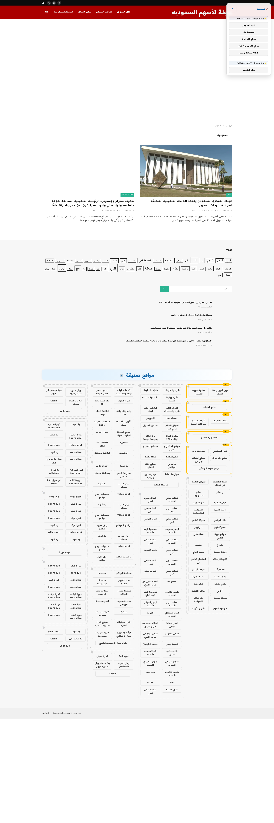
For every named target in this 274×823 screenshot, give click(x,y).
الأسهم (169, 260)
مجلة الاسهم (220, 509)
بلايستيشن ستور (171, 653)
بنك (194, 268)
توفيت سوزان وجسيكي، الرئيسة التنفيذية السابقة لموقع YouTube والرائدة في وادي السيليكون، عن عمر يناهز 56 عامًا (93, 203)
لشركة (91, 269)
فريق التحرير (220, 211)
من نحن (77, 713)
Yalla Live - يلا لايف (54, 461)
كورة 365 (123, 656)
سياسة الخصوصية (61, 713)
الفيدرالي (60, 261)
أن (201, 260)
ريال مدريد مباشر (123, 485)
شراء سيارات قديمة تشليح (113, 643)
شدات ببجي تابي (150, 510)
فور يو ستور (150, 571)
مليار (70, 269)
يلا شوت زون (75, 638)
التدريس (150, 418)
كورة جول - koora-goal (75, 436)
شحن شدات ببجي (172, 625)
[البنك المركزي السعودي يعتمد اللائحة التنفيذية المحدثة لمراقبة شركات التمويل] (186, 171)
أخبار (46, 12)
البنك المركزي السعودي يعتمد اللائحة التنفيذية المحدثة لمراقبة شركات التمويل (191, 203)
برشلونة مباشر (102, 473)
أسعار (220, 260)
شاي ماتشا (172, 689)
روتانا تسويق (220, 552)
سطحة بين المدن (124, 582)
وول (47, 268)
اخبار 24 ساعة (172, 474)
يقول (228, 274)
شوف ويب (198, 502)
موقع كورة (64, 552)
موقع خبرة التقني (220, 536)
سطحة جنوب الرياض (124, 603)
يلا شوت (124, 466)
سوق (158, 269)
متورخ (220, 544)
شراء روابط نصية (172, 399)
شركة (148, 268)
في (113, 268)
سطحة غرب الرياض (102, 592)
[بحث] (43, 3)
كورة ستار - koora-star (54, 426)
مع (78, 268)
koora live (54, 445)
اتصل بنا (45, 713)
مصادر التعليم (150, 446)
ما (84, 269)
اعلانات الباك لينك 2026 (171, 437)
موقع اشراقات (220, 458)
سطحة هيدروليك (102, 582)
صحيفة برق (198, 450)
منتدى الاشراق (150, 425)
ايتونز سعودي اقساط (172, 531)
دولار (175, 268)
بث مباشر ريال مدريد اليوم (102, 665)
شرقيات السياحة (198, 600)
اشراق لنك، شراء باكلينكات (171, 409)
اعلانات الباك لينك (150, 409)
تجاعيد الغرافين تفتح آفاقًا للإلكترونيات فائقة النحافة (185, 303)
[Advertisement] (137, 71)
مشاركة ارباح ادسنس (198, 392)
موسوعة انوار (220, 608)
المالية (50, 260)
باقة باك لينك (220, 420)
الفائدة (70, 260)
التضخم (132, 261)
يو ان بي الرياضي (172, 465)
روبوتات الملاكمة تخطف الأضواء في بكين (191, 315)
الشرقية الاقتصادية (198, 511)
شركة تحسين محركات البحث (198, 422)
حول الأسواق (123, 12)
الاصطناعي (145, 260)
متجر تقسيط (150, 550)
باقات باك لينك (150, 397)
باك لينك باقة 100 (123, 413)
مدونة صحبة (220, 598)
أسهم (210, 260)
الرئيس (97, 261)
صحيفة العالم (161, 484)
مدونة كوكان (198, 520)
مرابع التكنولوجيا (198, 494)
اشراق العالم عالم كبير (172, 427)
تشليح (124, 611)
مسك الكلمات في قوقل (220, 483)
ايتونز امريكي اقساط (150, 604)
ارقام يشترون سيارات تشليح (123, 634)
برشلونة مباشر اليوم (54, 392)
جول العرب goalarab (123, 665)
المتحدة (227, 268)
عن (122, 268)
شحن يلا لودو (172, 633)
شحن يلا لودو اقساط (150, 531)
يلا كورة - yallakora (54, 471)
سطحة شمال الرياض (124, 592)
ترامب (185, 268)
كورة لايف (76, 503)
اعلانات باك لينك (102, 444)
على (130, 268)
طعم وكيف (220, 583)
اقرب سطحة (102, 601)
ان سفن (220, 492)
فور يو (150, 612)
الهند (218, 268)
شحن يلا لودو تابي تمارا (150, 593)
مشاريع (124, 442)
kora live (54, 496)
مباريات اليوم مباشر (124, 475)
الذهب (105, 261)
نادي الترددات (220, 559)
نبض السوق (84, 12)
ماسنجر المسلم (209, 437)
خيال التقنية (220, 502)
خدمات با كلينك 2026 (102, 423)
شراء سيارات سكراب (102, 613)
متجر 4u (171, 581)
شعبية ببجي (172, 644)
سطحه (102, 573)
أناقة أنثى (198, 534)
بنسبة (201, 268)
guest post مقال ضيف (102, 392)
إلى (194, 260)
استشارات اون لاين (198, 561)
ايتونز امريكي (150, 518)
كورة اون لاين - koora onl (75, 471)
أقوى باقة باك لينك (123, 423)
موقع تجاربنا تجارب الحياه (123, 434)
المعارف (220, 569)
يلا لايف (113, 673)
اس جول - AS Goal (54, 482)
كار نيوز (198, 527)
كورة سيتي (102, 656)
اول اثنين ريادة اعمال (220, 392)
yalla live (65, 411)
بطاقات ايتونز (150, 644)
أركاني (220, 590)
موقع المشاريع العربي (172, 448)
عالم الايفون (220, 520)
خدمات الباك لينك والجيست (124, 392)
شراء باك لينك (171, 390)
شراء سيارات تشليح (123, 624)
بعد (210, 268)
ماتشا (150, 682)
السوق (88, 261)
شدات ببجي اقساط (172, 499)
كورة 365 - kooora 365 (75, 482)
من (62, 268)
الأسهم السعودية (64, 12)
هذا (53, 269)
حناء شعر (150, 672)
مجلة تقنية (150, 456)
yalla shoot (102, 466)
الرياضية (123, 452)
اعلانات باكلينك (102, 452)
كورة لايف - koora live (76, 596)
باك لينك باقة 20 (102, 402)
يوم (219, 274)
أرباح (228, 260)
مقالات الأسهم (104, 12)
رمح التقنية (220, 576)
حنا (172, 682)
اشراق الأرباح (198, 608)
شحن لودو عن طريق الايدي (150, 635)
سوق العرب (124, 400)
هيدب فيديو (198, 569)
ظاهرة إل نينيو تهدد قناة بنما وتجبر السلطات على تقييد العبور (181, 328)
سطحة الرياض (123, 573)
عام (139, 268)
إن (186, 260)
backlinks (171, 418)
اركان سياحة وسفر (209, 468)
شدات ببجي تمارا (150, 499)
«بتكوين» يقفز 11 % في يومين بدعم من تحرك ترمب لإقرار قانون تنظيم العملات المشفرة (168, 341)
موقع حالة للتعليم (150, 465)
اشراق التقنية (198, 481)
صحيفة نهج (220, 527)
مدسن (198, 544)
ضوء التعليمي (220, 450)
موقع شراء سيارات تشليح (102, 624)
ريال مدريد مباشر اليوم (76, 392)
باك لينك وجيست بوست (150, 437)
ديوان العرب (102, 432)
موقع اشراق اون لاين (198, 460)
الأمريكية (157, 261)
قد (98, 269)
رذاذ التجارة (198, 576)
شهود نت (198, 583)
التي (123, 260)
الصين (79, 261)
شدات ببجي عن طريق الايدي (150, 583)
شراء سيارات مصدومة (102, 634)
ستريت (166, 268)
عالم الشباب (209, 407)
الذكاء (114, 260)
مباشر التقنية (198, 590)
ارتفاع (179, 261)
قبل (104, 268)
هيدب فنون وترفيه (150, 476)
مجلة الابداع (198, 552)
